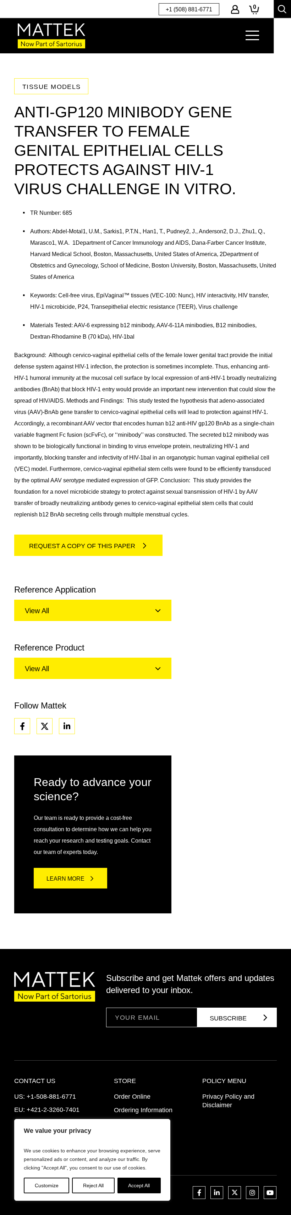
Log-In (235, 9)
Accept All (139, 1185)
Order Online (132, 1096)
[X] (45, 726)
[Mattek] (51, 35)
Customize (47, 1185)
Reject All (93, 1185)
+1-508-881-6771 (51, 1096)
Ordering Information (143, 1110)
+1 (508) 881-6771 (189, 9)
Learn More (65, 879)
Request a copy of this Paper (83, 546)
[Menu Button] (252, 35)
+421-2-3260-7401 (53, 1109)
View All (37, 611)
